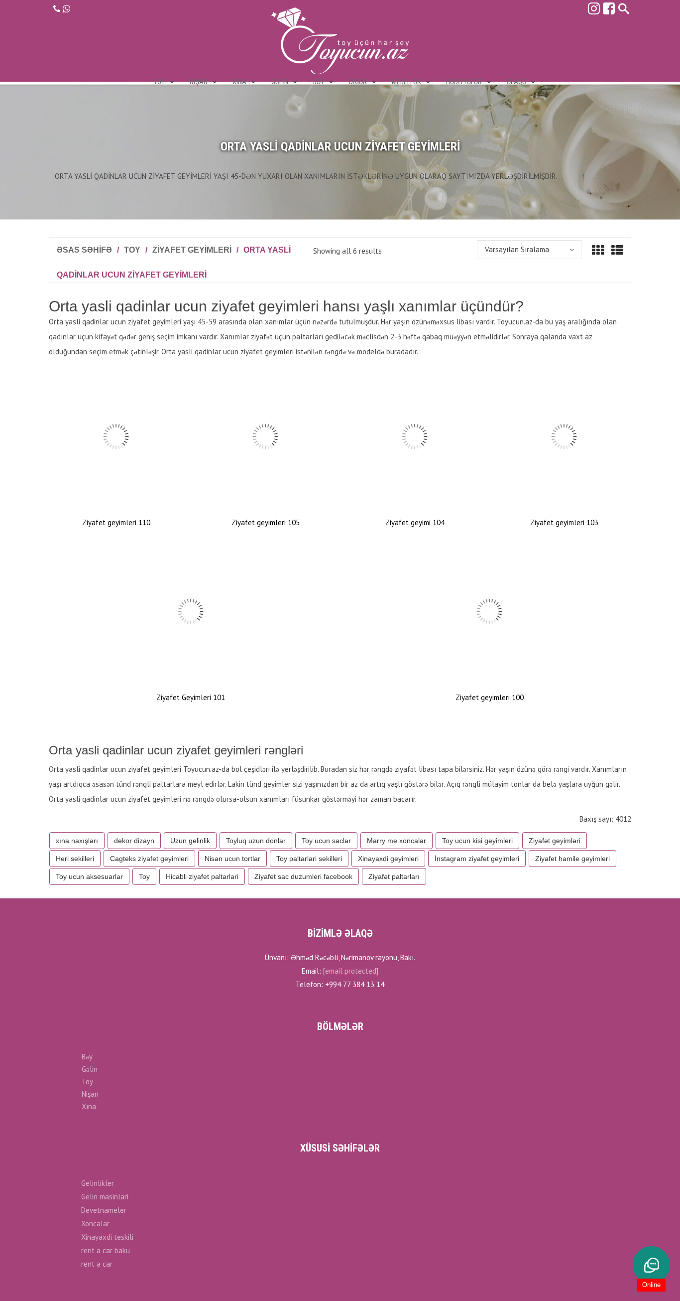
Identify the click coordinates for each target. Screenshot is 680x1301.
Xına (89, 1106)
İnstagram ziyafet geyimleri (477, 859)
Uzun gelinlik (190, 841)
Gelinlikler (97, 1183)
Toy (132, 250)
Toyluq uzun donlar (256, 841)
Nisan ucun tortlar (232, 859)
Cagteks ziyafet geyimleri (149, 859)
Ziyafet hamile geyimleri (572, 859)
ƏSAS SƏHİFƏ (84, 250)
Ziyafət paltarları (394, 876)
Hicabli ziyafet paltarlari (202, 876)
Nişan (90, 1094)
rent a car (97, 1264)
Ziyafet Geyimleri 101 (190, 697)
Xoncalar (95, 1223)
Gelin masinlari (104, 1196)
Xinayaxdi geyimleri (388, 859)
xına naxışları (77, 841)
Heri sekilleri (75, 859)
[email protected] (350, 971)
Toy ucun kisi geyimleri (477, 841)
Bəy (87, 1056)
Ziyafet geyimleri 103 (564, 522)
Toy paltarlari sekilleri (309, 859)
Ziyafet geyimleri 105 (265, 522)
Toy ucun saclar (326, 841)
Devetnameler (103, 1210)
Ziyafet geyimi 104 (415, 522)
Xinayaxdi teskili (107, 1237)
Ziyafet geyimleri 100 (489, 697)
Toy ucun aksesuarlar (89, 876)
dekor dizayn (134, 841)
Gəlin (90, 1069)
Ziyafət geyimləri (554, 841)
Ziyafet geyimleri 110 (116, 522)
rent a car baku (105, 1250)
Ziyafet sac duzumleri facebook (303, 876)
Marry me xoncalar (396, 841)
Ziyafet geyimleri (191, 250)
